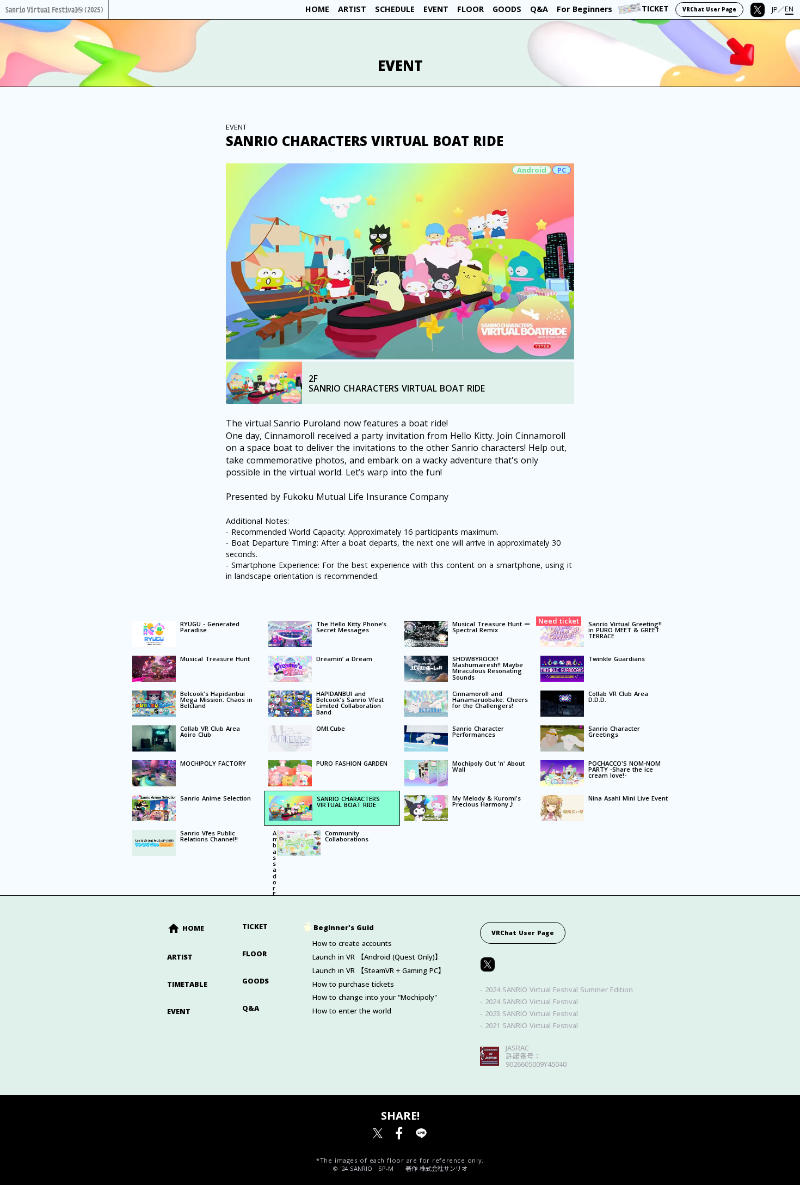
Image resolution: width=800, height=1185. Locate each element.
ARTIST (180, 957)
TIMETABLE (187, 984)
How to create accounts (352, 943)
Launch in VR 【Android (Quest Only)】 (377, 957)
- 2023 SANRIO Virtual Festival (529, 1013)
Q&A (250, 1008)
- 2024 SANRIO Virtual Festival (529, 1001)
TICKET (255, 926)
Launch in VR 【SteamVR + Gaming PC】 (378, 970)
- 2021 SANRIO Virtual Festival (529, 1025)
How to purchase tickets (353, 984)
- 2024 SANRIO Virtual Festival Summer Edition (556, 989)
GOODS (255, 981)
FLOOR (254, 953)
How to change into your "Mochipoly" (374, 997)
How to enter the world (351, 1011)
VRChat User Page (522, 933)
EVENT (178, 1011)
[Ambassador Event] (268, 830)
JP (775, 9)
